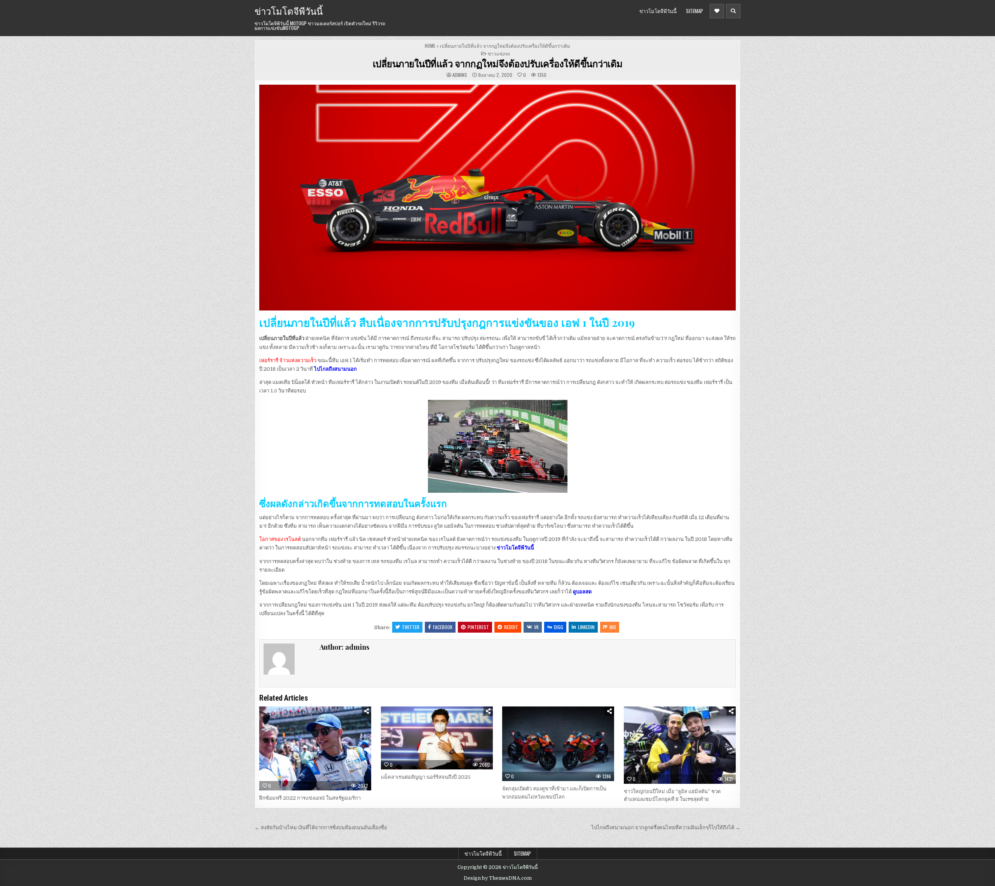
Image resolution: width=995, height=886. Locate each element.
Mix (612, 627)
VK (536, 627)
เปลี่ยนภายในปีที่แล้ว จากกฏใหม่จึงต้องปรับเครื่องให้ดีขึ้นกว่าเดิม (498, 63)
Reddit (511, 627)
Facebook (442, 627)
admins (459, 75)
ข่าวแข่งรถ (499, 53)
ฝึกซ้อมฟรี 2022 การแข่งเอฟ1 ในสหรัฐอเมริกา (310, 798)
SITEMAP (694, 11)
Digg (558, 627)
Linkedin (586, 627)
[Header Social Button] (717, 11)
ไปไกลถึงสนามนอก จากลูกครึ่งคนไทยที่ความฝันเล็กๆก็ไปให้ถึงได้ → (665, 827)
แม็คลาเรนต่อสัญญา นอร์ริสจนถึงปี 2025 (426, 777)
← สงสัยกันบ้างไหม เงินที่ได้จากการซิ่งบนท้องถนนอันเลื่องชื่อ (321, 827)
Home (430, 45)
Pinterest (478, 627)
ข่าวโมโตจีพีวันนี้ (289, 10)
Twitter (410, 627)
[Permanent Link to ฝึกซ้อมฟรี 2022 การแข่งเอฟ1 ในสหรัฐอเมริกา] (315, 748)
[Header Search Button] (733, 11)
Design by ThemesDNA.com (498, 878)
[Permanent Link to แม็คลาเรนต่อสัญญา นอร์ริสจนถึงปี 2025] (437, 737)
